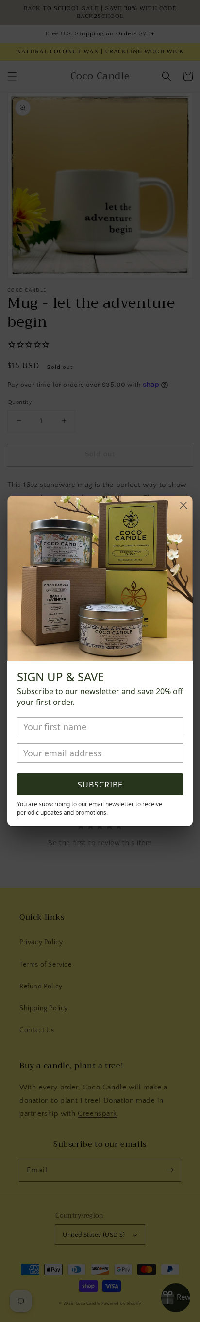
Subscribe (100, 784)
